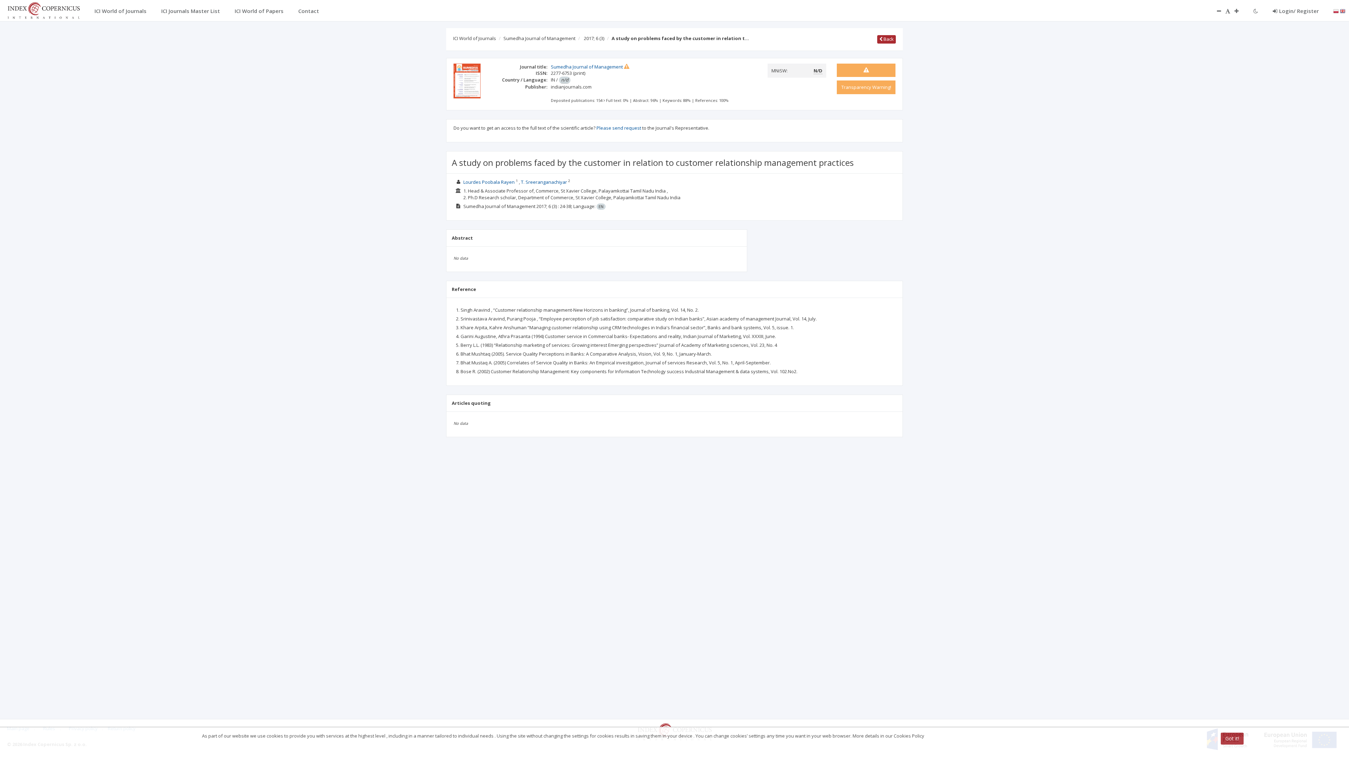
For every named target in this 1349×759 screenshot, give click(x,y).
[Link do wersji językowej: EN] (1342, 10)
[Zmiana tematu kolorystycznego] (1255, 11)
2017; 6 (594, 38)
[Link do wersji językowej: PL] (1336, 10)
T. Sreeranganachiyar (544, 182)
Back (888, 39)
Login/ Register (1299, 10)
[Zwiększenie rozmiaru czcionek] (1240, 11)
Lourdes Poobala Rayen (489, 182)
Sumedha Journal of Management (539, 38)
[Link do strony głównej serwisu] (43, 10)
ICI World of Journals (474, 38)
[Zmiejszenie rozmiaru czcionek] (1215, 11)
